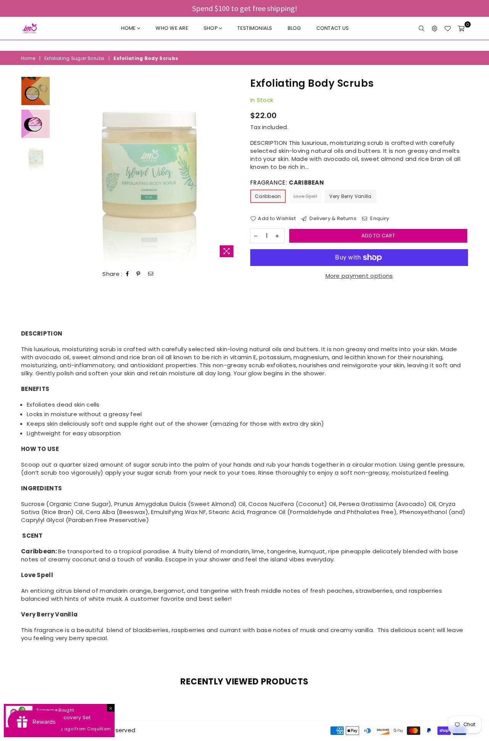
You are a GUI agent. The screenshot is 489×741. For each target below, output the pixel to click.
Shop (211, 28)
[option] (244, 45)
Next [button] (232, 169)
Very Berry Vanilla (350, 196)
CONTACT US (332, 28)
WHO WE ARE (171, 28)
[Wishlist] (447, 28)
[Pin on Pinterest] (138, 274)
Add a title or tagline (244, 45)
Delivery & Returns (332, 218)
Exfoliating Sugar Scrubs (74, 58)
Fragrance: (287, 182)
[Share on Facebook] (127, 274)
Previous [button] (60, 169)
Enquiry (379, 218)
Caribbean (268, 196)
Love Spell (305, 196)
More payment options (359, 276)
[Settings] (434, 28)
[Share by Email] (150, 274)
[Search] (421, 28)
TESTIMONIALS (254, 28)
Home (129, 28)
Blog (294, 28)
